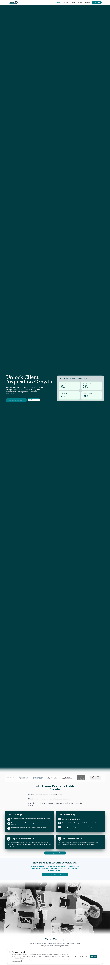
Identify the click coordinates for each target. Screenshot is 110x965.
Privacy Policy (19, 958)
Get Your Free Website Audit (54, 875)
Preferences (84, 956)
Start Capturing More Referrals (54, 853)
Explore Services (34, 400)
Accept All (93, 956)
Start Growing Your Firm (15, 400)
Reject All (74, 956)
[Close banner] (100, 956)
